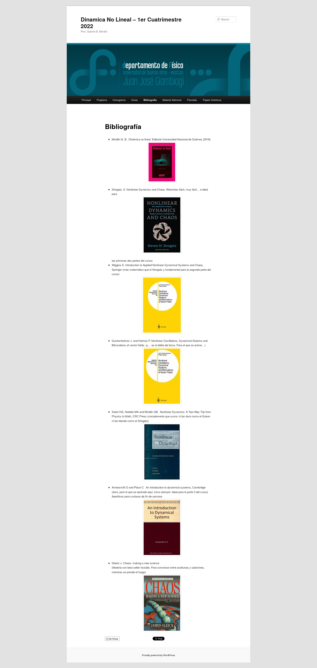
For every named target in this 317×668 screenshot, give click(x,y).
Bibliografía (150, 100)
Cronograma (119, 100)
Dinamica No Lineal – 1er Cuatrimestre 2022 (131, 22)
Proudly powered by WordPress (158, 655)
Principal (86, 100)
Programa (102, 100)
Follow (114, 638)
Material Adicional (172, 100)
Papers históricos (212, 100)
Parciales (192, 100)
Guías (134, 100)
